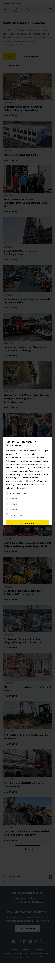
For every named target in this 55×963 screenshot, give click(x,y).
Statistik (13, 504)
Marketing (14, 509)
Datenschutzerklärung (23, 481)
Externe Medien (16, 515)
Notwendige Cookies (18, 493)
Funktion (13, 498)
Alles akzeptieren (27, 523)
